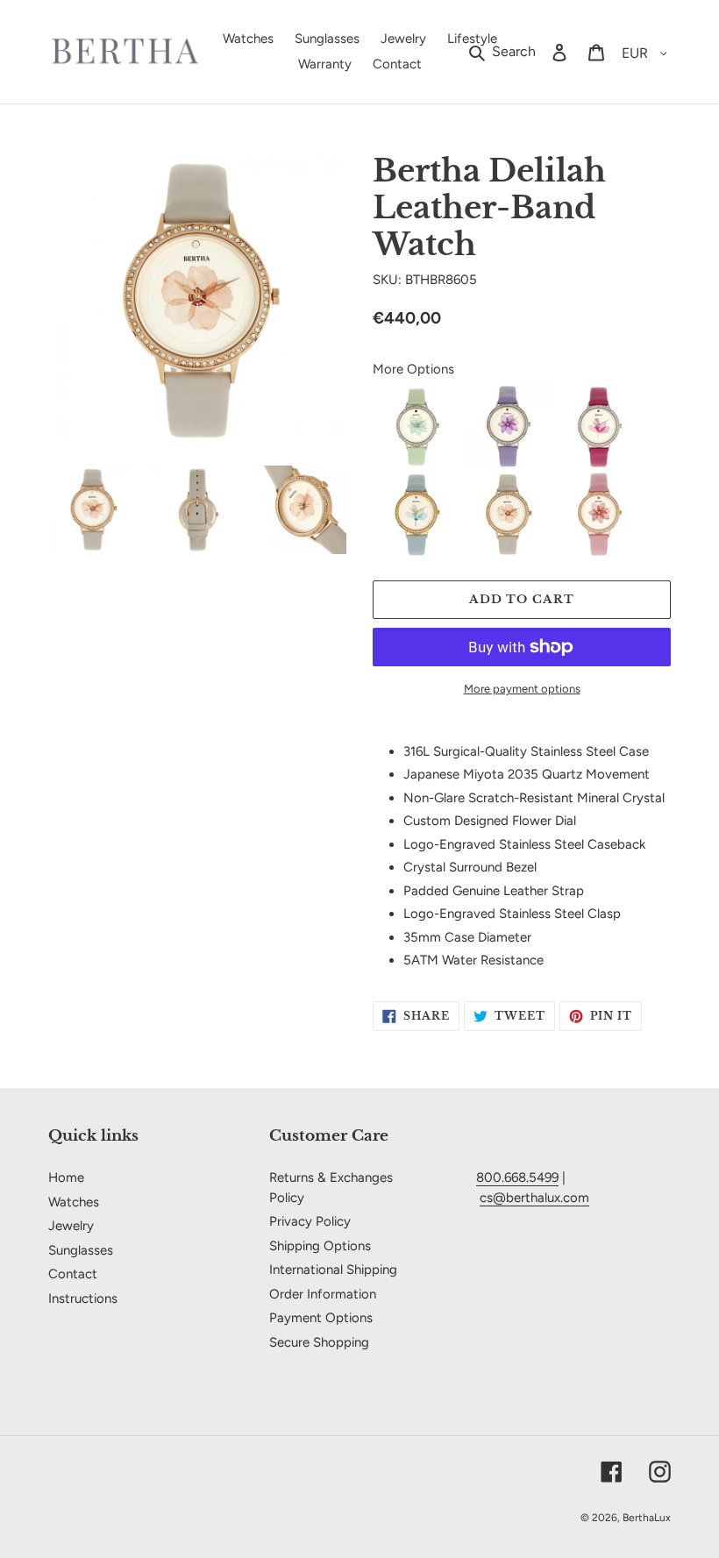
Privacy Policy (310, 1221)
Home (66, 1177)
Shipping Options (320, 1246)
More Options (413, 369)
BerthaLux (647, 1518)
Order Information (322, 1294)
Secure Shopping (319, 1342)
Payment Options (321, 1318)
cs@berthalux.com (534, 1198)
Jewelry (71, 1226)
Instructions (82, 1298)
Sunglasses (80, 1250)
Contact (72, 1274)
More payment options (522, 688)
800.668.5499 (517, 1177)
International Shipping (333, 1269)
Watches (73, 1202)
